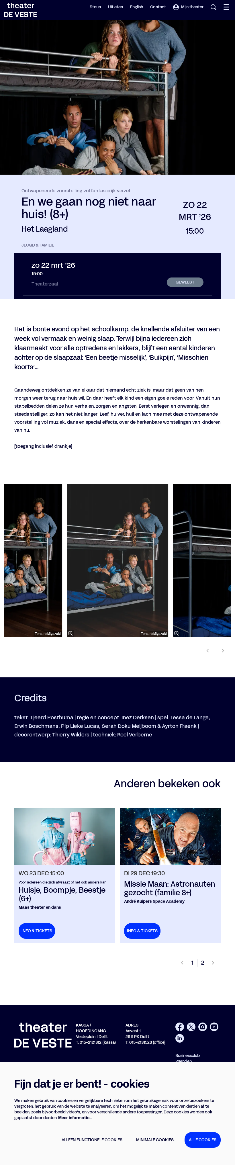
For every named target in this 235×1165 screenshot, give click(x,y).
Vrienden (183, 1061)
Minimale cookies (155, 1140)
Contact (158, 7)
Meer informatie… (75, 1118)
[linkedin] (179, 1038)
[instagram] (202, 1027)
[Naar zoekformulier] (213, 7)
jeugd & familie (37, 245)
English (136, 7)
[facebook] (179, 1027)
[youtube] (214, 1027)
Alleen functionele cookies (92, 1140)
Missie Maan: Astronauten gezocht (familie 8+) (169, 888)
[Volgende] (223, 650)
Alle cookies (202, 1140)
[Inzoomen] (70, 633)
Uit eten (115, 7)
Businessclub (187, 1055)
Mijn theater (192, 7)
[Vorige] (207, 650)
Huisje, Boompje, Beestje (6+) (62, 894)
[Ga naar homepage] (20, 10)
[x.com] (191, 1027)
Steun (95, 7)
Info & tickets (36, 931)
